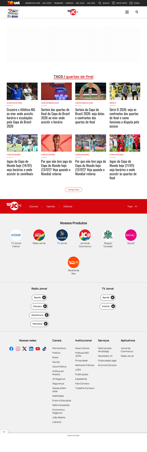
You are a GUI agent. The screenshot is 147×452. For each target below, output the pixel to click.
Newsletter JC (105, 355)
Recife (39, 297)
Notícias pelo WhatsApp (105, 350)
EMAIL (137, 3)
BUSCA (106, 3)
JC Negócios (58, 378)
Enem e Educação (61, 400)
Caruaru (39, 306)
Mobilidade (58, 395)
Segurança (58, 383)
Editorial (68, 206)
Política (56, 352)
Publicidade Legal (107, 360)
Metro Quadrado (60, 405)
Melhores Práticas (84, 365)
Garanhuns (39, 315)
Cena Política (59, 366)
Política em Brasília (58, 373)
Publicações (81, 374)
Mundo (56, 362)
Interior (108, 306)
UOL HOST (47, 3)
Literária (56, 422)
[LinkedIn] (31, 349)
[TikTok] (44, 349)
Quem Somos (82, 348)
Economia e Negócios (58, 411)
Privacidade (81, 360)
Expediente (81, 378)
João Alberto (58, 417)
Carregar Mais (73, 190)
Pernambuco (59, 348)
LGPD (78, 369)
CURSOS (69, 3)
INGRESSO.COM (32, 3)
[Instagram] (18, 349)
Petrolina (39, 323)
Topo (130, 206)
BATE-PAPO (121, 3)
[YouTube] (38, 349)
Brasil (55, 357)
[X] (24, 349)
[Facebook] (11, 349)
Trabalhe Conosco (84, 388)
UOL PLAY (80, 3)
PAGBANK (58, 3)
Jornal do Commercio (127, 350)
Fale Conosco (82, 383)
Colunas (33, 206)
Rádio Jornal (127, 355)
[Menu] (127, 12)
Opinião (51, 206)
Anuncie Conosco (107, 365)
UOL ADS (91, 3)
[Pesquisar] (136, 12)
